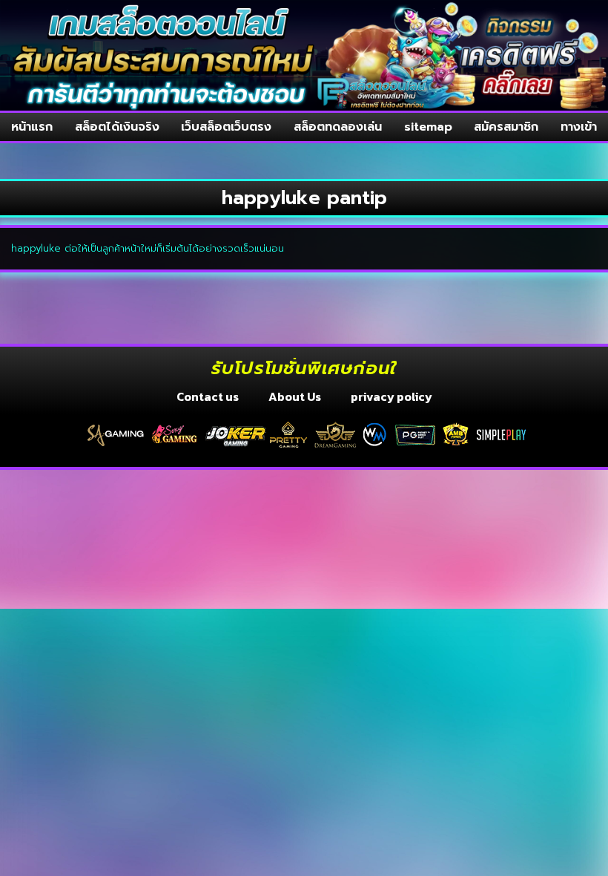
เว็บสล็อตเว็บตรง (226, 127)
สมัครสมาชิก (506, 127)
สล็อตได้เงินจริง (117, 127)
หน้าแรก (32, 127)
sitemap (428, 127)
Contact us (207, 396)
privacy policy (391, 396)
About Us (294, 396)
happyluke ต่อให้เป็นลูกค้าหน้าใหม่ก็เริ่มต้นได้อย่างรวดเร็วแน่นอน (147, 248)
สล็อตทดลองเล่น (338, 127)
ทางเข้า (579, 127)
